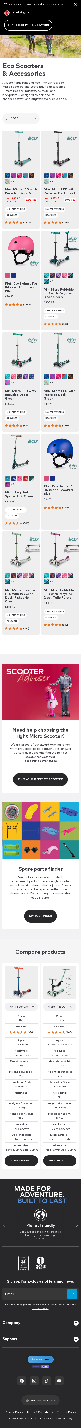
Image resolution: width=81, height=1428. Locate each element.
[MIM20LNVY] (52, 275)
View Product (21, 1160)
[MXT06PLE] (13, 175)
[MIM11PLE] (25, 376)
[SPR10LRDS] (25, 478)
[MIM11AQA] (7, 376)
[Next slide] (77, 1224)
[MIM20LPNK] (64, 275)
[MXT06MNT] (7, 181)
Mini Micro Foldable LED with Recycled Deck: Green (59, 293)
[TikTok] (46, 1380)
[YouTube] (59, 1380)
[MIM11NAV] (19, 376)
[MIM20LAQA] (46, 275)
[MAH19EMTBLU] (13, 275)
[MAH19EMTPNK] (7, 275)
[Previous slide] (3, 1224)
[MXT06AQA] (25, 175)
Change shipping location (28, 25)
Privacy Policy (40, 1308)
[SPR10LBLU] (13, 478)
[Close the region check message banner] (75, 4)
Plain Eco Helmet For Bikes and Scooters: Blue (60, 490)
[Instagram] (34, 1380)
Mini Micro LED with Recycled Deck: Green (20, 395)
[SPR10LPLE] (7, 484)
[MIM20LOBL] (46, 281)
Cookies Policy (66, 1412)
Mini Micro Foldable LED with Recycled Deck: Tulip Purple (59, 594)
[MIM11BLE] (31, 376)
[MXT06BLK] (31, 175)
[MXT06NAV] (7, 175)
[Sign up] (72, 1294)
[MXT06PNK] (19, 175)
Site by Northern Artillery (56, 1418)
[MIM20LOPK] (70, 275)
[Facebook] (21, 1380)
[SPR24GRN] (31, 478)
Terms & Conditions (59, 1305)
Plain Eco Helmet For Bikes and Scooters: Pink (21, 287)
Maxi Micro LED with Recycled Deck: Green (59, 395)
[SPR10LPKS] (19, 478)
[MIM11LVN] (7, 382)
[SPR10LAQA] (7, 478)
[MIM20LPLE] (58, 275)
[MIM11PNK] (13, 376)
